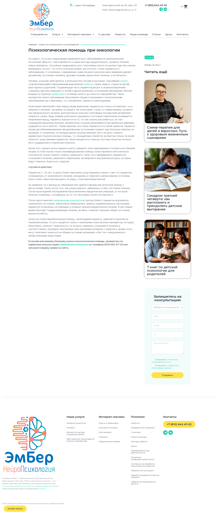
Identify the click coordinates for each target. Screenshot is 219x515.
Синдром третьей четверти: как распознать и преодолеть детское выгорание (164, 202)
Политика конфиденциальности (142, 458)
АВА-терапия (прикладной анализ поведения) (81, 440)
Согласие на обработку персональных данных (143, 465)
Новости (120, 34)
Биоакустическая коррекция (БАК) (76, 433)
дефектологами (50, 486)
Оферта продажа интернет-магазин (145, 476)
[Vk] (165, 9)
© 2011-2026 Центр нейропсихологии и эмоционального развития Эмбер (33, 503)
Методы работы (139, 441)
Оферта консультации (142, 470)
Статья (150, 57)
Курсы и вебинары (109, 423)
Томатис (42, 489)
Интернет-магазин (79, 34)
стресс (124, 81)
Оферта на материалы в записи (143, 483)
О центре (104, 34)
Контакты (182, 34)
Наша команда (139, 34)
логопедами (37, 486)
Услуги (56, 34)
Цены (168, 34)
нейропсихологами (22, 486)
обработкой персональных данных (165, 366)
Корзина (103, 437)
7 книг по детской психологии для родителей (162, 270)
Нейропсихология (76, 423)
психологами (7, 486)
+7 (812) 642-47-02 (156, 5)
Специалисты (39, 34)
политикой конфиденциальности (164, 360)
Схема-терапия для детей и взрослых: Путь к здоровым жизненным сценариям (167, 133)
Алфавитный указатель (143, 427)
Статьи (156, 34)
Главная (32, 44)
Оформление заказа (109, 441)
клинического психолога (73, 244)
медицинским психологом (68, 200)
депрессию (58, 94)
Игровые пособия (108, 427)
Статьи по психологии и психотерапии (59, 44)
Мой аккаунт (105, 432)
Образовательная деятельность (140, 451)
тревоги (88, 84)
